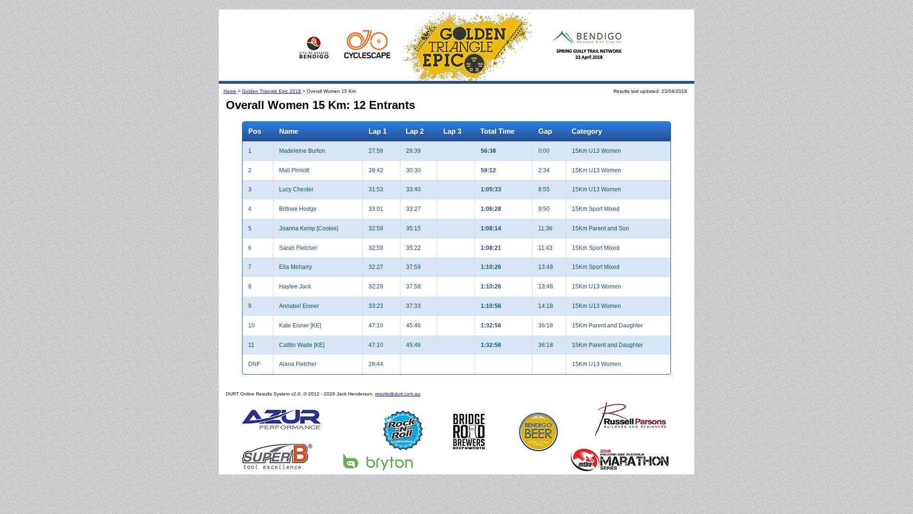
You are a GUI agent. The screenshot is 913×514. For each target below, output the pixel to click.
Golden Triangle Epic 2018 (271, 91)
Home (229, 91)
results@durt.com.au (397, 393)
